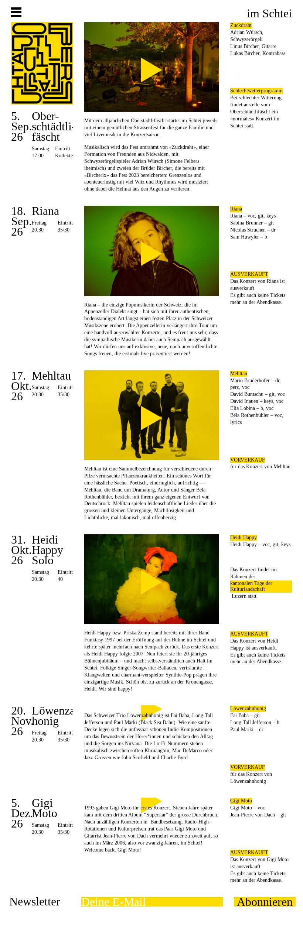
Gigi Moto (241, 801)
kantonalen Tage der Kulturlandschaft (251, 586)
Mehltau (238, 373)
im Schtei (269, 13)
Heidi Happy (243, 537)
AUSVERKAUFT (249, 274)
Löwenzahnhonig (248, 708)
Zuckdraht (241, 25)
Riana (236, 209)
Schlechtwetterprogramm (256, 90)
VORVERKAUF (247, 460)
